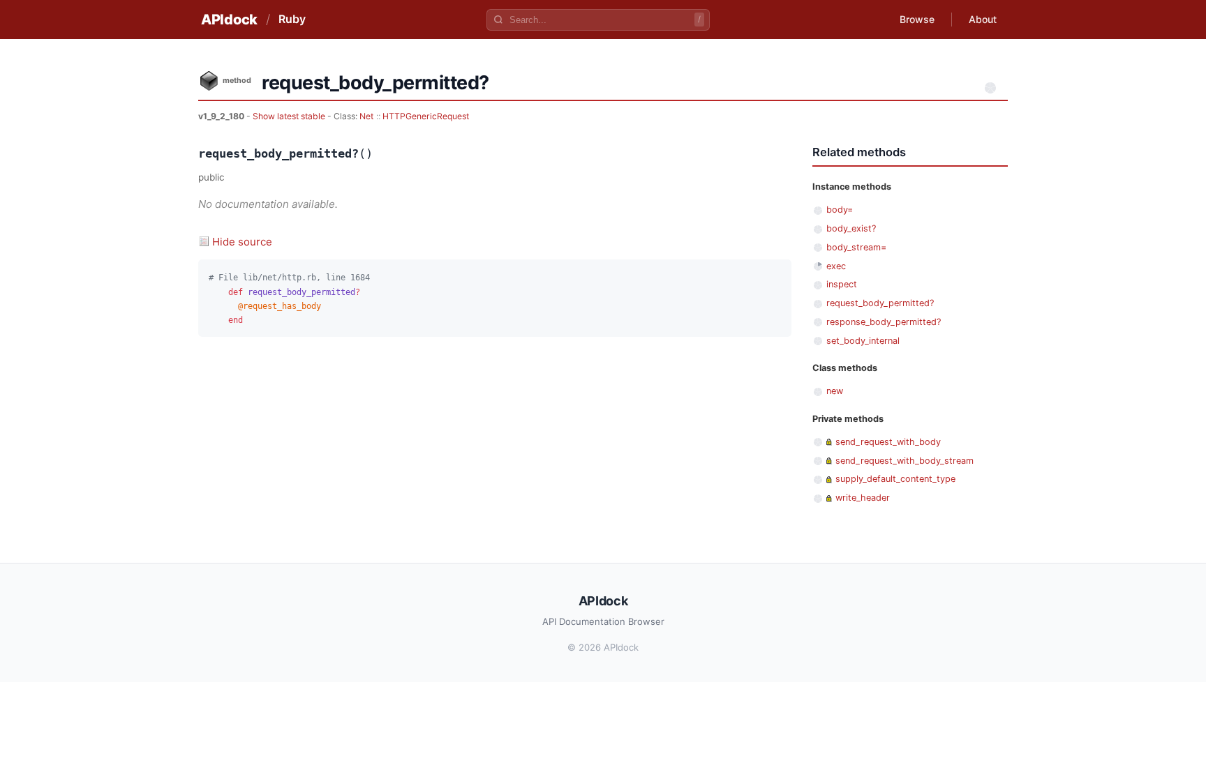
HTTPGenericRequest (425, 116)
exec (836, 266)
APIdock (229, 19)
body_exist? (851, 228)
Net (366, 116)
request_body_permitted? (880, 303)
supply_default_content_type (895, 479)
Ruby (292, 19)
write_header (862, 497)
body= (839, 209)
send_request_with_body (888, 442)
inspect (841, 284)
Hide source (242, 241)
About (983, 19)
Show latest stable (290, 116)
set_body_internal (863, 340)
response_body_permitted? (883, 322)
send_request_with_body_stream (904, 460)
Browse (917, 19)
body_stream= (856, 247)
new (834, 391)
